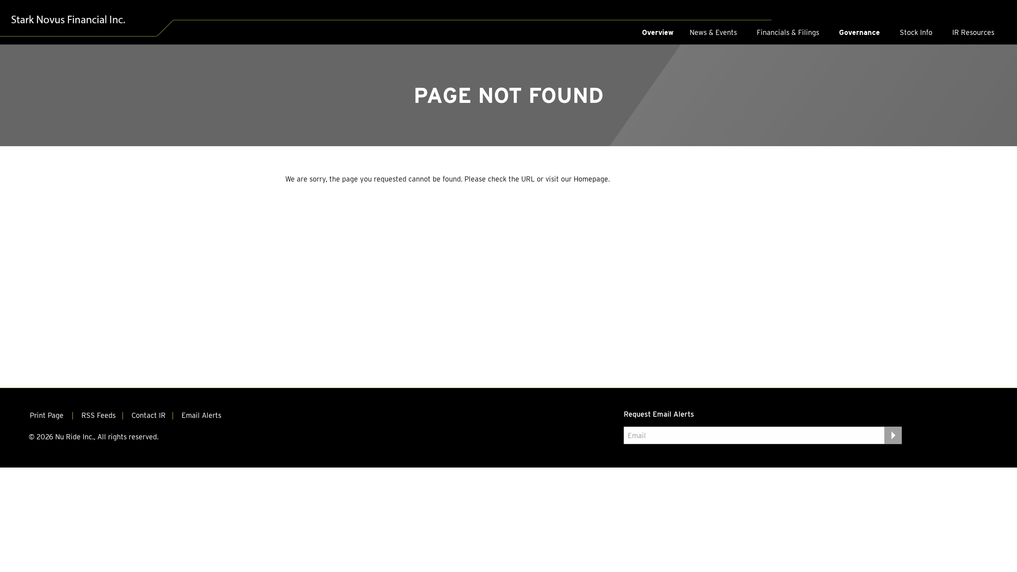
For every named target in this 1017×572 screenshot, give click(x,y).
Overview (657, 32)
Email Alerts (201, 415)
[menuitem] (658, 32)
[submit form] (893, 435)
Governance (859, 32)
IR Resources (973, 32)
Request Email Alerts (659, 414)
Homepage (591, 179)
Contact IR (148, 415)
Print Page (48, 415)
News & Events (713, 32)
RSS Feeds (98, 415)
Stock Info (916, 32)
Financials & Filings (788, 32)
